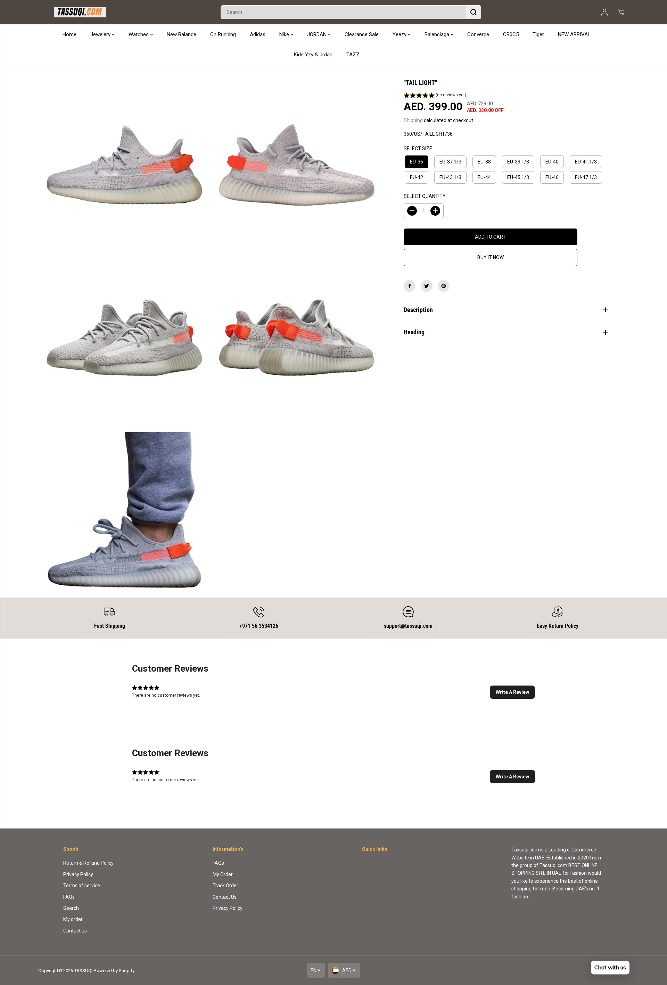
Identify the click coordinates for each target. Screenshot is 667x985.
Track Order (225, 885)
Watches (139, 34)
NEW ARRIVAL (574, 34)
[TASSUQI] (80, 12)
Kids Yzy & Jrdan (313, 54)
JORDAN (317, 34)
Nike (284, 34)
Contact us (75, 931)
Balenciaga (438, 34)
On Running (223, 34)
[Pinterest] (444, 286)
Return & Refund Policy (88, 863)
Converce (478, 34)
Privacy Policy (78, 874)
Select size (418, 148)
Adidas (257, 34)
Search (71, 908)
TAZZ (353, 54)
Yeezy (400, 34)
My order (73, 919)
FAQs (69, 897)
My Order (223, 874)
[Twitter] (427, 286)
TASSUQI (83, 970)
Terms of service (81, 885)
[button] (435, 96)
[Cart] (621, 12)
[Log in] (604, 12)
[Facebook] (409, 286)
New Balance (181, 34)
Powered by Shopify (113, 970)
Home (69, 34)
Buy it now (490, 257)
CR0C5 (511, 34)
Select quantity (425, 196)
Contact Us (225, 897)
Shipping (413, 120)
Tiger (538, 34)
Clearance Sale (362, 34)
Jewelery (101, 34)
